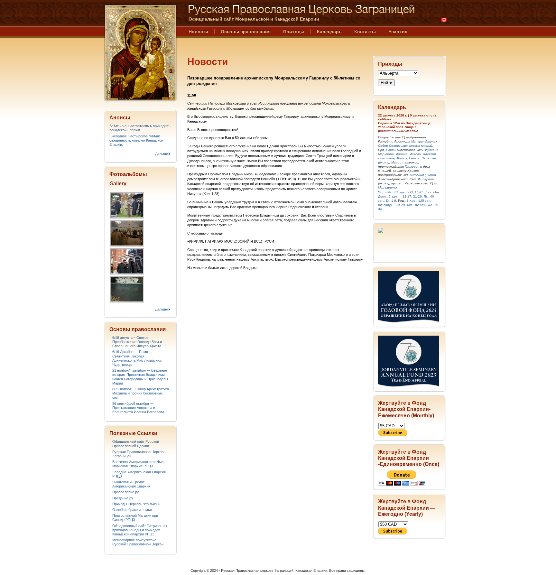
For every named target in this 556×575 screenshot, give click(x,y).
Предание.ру (122, 498)
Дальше (161, 154)
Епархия (397, 31)
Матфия (417, 141)
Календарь (329, 31)
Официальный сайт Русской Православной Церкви (135, 444)
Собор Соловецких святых (399, 145)
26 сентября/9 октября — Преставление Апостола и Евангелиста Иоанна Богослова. (138, 408)
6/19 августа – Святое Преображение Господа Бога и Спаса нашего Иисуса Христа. (137, 342)
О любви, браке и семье (132, 510)
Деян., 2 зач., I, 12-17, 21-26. (400, 196)
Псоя (390, 150)
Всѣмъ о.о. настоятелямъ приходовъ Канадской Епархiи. (140, 128)
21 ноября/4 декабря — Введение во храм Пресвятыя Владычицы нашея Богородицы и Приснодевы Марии (140, 376)
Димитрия (386, 158)
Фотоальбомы (128, 174)
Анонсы (119, 117)
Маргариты (387, 187)
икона (431, 141)
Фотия (401, 158)
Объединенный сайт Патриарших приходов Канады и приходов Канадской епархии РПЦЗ (139, 530)
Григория (412, 166)
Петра (414, 158)
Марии (396, 162)
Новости (198, 31)
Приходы (293, 31)
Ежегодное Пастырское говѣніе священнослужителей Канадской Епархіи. (136, 140)
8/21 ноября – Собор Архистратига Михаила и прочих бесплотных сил (140, 393)
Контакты (365, 31)
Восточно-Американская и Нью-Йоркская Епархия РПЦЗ (138, 464)
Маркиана (386, 154)
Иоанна (402, 154)
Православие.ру (125, 492)
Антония (417, 175)
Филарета (426, 179)
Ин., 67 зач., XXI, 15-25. (405, 192)
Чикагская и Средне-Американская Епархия (131, 484)
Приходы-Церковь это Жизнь (136, 504)
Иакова (415, 154)
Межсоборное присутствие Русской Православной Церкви (137, 542)
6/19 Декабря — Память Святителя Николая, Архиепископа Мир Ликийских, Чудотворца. (137, 358)
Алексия (429, 154)
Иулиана (432, 150)
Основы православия (246, 31)
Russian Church (140, 52)
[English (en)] (444, 20)
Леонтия (429, 158)
